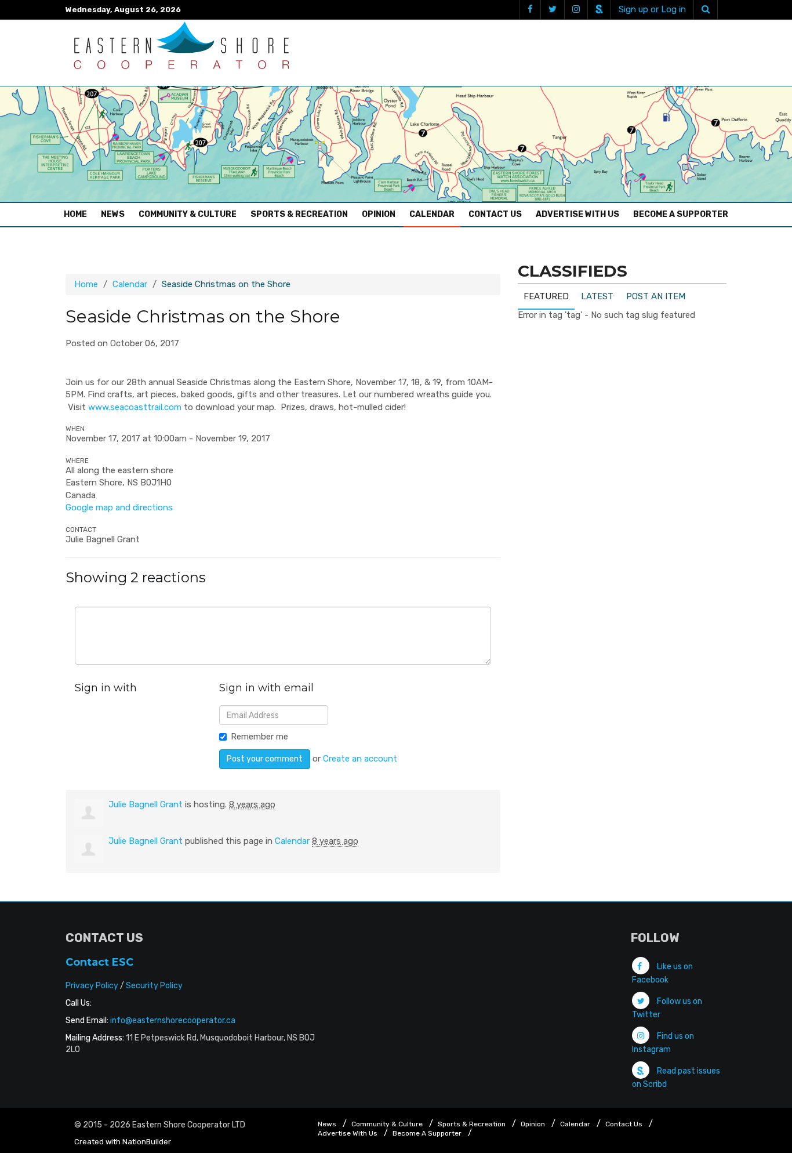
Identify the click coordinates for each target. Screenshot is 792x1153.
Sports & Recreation (299, 214)
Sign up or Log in (652, 9)
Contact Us (495, 214)
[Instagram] (575, 9)
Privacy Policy (92, 986)
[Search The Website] (705, 9)
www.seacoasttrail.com (134, 407)
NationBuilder (146, 1141)
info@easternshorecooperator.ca (172, 1020)
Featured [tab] (546, 296)
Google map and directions (119, 507)
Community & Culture (188, 214)
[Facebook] (529, 9)
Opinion (378, 214)
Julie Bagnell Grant (145, 804)
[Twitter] (552, 9)
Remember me (259, 736)
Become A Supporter (680, 214)
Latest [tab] (597, 296)
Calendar (432, 214)
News (113, 214)
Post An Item (655, 296)
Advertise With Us (577, 214)
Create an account (360, 758)
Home (78, 214)
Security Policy (154, 986)
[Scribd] (599, 9)
